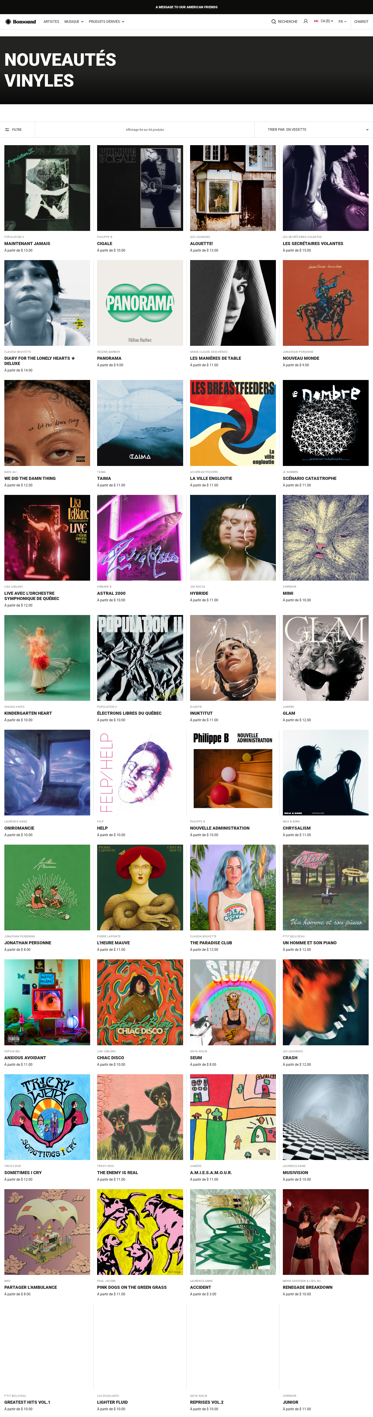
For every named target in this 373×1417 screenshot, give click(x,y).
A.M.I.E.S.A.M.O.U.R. (211, 1172)
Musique (71, 22)
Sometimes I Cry (23, 1172)
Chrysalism (297, 828)
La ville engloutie (211, 478)
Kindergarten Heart (28, 713)
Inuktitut (201, 713)
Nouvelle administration (220, 828)
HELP (102, 828)
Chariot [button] (361, 22)
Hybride (199, 593)
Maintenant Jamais (27, 243)
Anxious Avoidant (25, 1057)
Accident (200, 1287)
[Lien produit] (47, 199)
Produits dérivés (104, 22)
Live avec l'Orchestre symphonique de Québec (31, 596)
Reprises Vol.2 (207, 1402)
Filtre (17, 130)
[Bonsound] (20, 22)
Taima (104, 478)
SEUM (196, 1057)
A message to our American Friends (187, 7)
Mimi (288, 593)
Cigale (104, 243)
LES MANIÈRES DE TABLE (215, 358)
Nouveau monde (301, 358)
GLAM (289, 713)
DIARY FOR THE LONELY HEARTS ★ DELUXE (39, 361)
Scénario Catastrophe (309, 478)
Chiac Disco (110, 1057)
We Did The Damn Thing (30, 478)
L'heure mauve (113, 942)
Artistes (51, 22)
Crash (290, 1057)
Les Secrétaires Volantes (313, 243)
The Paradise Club (211, 942)
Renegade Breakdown (307, 1287)
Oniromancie (19, 828)
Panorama (109, 358)
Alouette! (201, 243)
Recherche (287, 22)
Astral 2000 (111, 593)
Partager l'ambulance (30, 1287)
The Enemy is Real (117, 1172)
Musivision (295, 1172)
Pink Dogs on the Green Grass (132, 1287)
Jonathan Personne (27, 942)
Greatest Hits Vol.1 (27, 1402)
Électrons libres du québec (129, 713)
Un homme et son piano (310, 942)
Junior (290, 1402)
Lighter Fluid (112, 1402)
